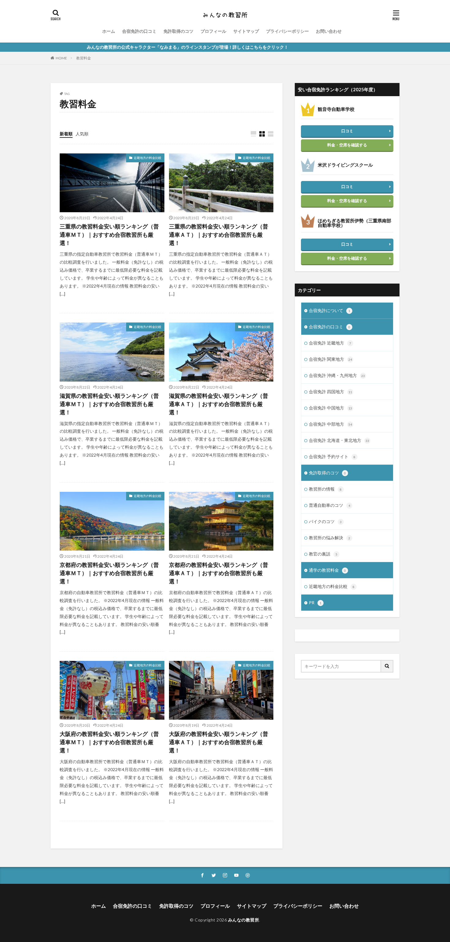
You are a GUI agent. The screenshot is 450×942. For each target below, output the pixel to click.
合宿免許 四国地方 (330, 391)
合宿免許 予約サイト (332, 456)
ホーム (108, 31)
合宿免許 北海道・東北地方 (339, 440)
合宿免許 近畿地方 (330, 342)
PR (315, 602)
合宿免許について (329, 310)
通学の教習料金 (327, 570)
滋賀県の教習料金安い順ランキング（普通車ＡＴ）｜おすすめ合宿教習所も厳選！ (218, 404)
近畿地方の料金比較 (147, 158)
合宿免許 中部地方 (330, 424)
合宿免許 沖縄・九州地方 (337, 375)
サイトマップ (246, 31)
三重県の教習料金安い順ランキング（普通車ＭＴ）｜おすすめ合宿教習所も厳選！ (109, 234)
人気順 (82, 133)
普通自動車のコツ (329, 505)
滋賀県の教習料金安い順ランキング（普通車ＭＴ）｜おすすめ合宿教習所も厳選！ (109, 404)
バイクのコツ (325, 521)
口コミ (347, 130)
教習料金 (83, 58)
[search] (387, 666)
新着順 (66, 133)
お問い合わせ (329, 31)
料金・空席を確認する (347, 144)
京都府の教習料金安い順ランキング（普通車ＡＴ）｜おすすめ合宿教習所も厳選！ (218, 573)
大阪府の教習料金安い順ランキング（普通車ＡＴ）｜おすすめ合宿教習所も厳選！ (218, 742)
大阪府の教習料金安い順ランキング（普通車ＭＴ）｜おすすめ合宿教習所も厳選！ (109, 742)
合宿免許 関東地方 (330, 359)
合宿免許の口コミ (139, 31)
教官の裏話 (323, 553)
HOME (61, 58)
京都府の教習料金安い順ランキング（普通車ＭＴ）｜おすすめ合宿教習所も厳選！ (109, 573)
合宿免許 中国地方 (330, 407)
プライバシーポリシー (287, 31)
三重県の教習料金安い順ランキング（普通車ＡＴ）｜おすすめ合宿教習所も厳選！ (218, 234)
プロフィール (213, 31)
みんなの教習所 (243, 919)
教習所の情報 (325, 489)
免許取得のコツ (178, 31)
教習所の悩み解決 (329, 537)
